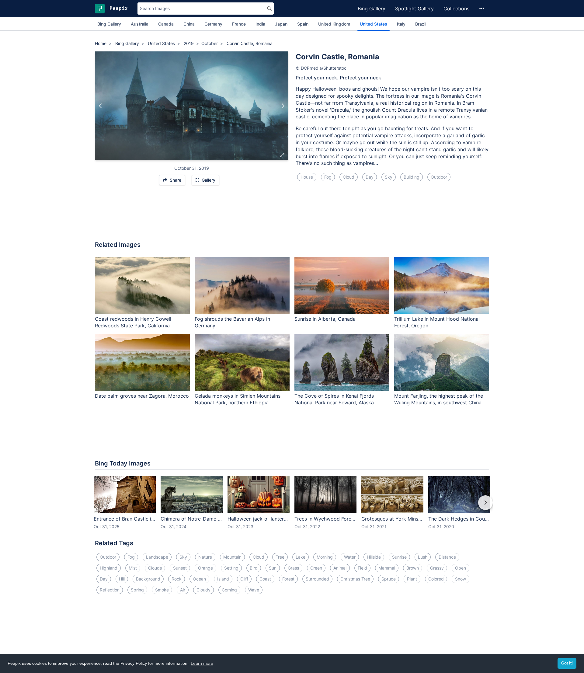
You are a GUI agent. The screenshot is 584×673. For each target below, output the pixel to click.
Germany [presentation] (213, 23)
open (460, 567)
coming (229, 589)
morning (325, 557)
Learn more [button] (202, 663)
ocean (199, 578)
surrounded (317, 578)
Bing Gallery (371, 8)
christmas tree (355, 578)
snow (460, 578)
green (316, 567)
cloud (348, 177)
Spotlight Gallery (414, 8)
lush (422, 557)
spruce (388, 578)
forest (288, 578)
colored (436, 578)
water (350, 557)
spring (137, 589)
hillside (374, 557)
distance (447, 557)
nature (205, 557)
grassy (437, 567)
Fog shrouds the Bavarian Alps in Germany (232, 322)
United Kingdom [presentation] (334, 23)
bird (254, 567)
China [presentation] (189, 23)
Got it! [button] (567, 663)
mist (133, 567)
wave (253, 589)
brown (412, 567)
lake (300, 557)
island (223, 578)
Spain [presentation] (302, 23)
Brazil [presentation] (420, 23)
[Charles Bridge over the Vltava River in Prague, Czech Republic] (100, 105)
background (148, 578)
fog (328, 177)
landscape (157, 557)
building (411, 177)
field (362, 567)
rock (177, 578)
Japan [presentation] (281, 23)
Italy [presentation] (401, 23)
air (182, 589)
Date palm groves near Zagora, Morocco (142, 396)
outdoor (439, 177)
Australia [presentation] (139, 23)
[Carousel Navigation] (292, 507)
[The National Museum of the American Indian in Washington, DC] (282, 105)
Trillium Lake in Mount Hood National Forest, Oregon (437, 322)
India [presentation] (260, 23)
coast (265, 578)
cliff (244, 578)
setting (231, 567)
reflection (110, 589)
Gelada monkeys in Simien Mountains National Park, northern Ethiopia (237, 399)
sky (388, 177)
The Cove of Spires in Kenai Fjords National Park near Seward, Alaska (334, 399)
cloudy (203, 589)
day (370, 177)
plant (412, 578)
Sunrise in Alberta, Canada (325, 319)
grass (293, 567)
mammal (386, 567)
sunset (180, 567)
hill (122, 578)
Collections (456, 8)
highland (108, 567)
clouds (155, 567)
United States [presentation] (373, 23)
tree (280, 557)
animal (339, 567)
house (307, 177)
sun (272, 567)
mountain (232, 557)
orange (205, 567)
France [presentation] (239, 23)
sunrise (399, 557)
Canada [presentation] (166, 23)
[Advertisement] (291, 216)
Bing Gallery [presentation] (109, 23)
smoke (162, 589)
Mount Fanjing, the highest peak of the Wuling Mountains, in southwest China (438, 399)
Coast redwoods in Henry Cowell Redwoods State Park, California (133, 322)
